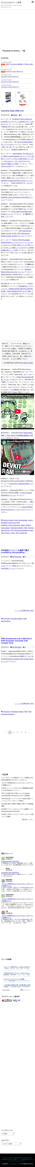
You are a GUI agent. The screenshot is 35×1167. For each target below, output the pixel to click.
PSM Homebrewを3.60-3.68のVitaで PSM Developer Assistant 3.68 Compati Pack (16, 641)
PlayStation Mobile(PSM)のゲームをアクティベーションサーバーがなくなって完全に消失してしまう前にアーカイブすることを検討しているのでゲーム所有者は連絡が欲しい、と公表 (17, 245)
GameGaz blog (28, 1157)
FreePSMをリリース (8, 568)
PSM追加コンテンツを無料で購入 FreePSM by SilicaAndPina (15, 551)
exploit (30, 520)
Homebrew (6, 711)
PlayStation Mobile (16, 528)
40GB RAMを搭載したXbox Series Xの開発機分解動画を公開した (17, 435)
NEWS (15, 115)
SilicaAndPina (5, 621)
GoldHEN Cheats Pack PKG (10, 523)
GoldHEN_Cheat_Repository (10, 525)
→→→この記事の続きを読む (24, 610)
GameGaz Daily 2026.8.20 (10, 861)
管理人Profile (18, 1157)
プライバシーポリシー (20, 1161)
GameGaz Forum (7, 1159)
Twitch (15, 392)
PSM (25, 528)
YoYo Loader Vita (21, 533)
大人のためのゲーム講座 (11, 2)
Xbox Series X (5, 533)
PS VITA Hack (16, 557)
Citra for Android (8, 520)
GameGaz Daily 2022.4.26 (12, 111)
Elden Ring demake (21, 520)
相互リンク (17, 1159)
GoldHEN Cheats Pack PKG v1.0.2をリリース (16, 180)
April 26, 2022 (28, 363)
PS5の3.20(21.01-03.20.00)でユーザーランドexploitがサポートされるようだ (17, 121)
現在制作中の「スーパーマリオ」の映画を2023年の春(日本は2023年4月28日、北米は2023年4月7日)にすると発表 (17, 288)
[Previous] (6, 732)
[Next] (29, 732)
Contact (10, 1157)
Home (4, 1157)
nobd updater (5, 528)
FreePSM (6, 618)
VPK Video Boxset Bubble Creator (21, 530)
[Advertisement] (17, 28)
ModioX (28, 525)
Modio (23, 525)
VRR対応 (14, 149)
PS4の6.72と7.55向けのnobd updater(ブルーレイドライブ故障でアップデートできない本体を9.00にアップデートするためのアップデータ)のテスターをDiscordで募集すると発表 (17, 159)
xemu (13, 533)
